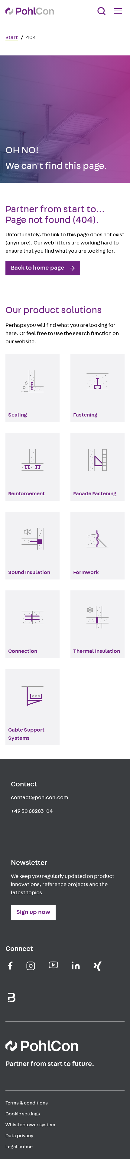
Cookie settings (22, 1113)
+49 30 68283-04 (32, 811)
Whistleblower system (30, 1124)
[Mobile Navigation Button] (119, 10)
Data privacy (19, 1135)
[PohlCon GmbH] (10, 965)
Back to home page (37, 268)
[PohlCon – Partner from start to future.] (29, 11)
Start (11, 37)
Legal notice (19, 1146)
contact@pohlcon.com (39, 797)
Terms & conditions (26, 1103)
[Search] (101, 11)
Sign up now (33, 912)
